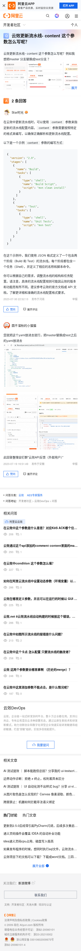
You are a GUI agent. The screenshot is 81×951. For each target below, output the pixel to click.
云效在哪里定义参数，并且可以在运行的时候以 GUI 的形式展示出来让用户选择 (40, 598)
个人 (74, 24)
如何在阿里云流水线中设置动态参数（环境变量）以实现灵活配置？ (40, 581)
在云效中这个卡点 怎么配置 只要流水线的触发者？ (37, 652)
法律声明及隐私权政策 (17, 920)
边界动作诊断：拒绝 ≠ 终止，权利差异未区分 (33, 778)
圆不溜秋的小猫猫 (24, 325)
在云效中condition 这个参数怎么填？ (29, 563)
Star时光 (18, 112)
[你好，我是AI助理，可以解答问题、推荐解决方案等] (56, 15)
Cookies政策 (39, 920)
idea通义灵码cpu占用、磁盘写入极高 (28, 841)
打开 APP (68, 6)
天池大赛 (31, 904)
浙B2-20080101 (45, 929)
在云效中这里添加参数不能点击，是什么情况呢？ (36, 687)
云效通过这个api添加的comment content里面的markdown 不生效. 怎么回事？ (40, 545)
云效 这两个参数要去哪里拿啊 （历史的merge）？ (37, 669)
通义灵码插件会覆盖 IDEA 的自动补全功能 (31, 833)
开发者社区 (25, 501)
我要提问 (43, 745)
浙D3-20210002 (42, 934)
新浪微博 (24, 883)
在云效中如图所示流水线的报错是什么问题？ (33, 634)
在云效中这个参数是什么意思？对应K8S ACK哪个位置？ (40, 528)
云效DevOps (41, 501)
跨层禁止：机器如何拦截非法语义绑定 (29, 802)
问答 (54, 501)
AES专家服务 (35, 495)
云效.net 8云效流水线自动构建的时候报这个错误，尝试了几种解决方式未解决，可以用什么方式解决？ (40, 616)
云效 (21, 495)
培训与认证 (45, 904)
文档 (7, 904)
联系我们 (41, 895)
